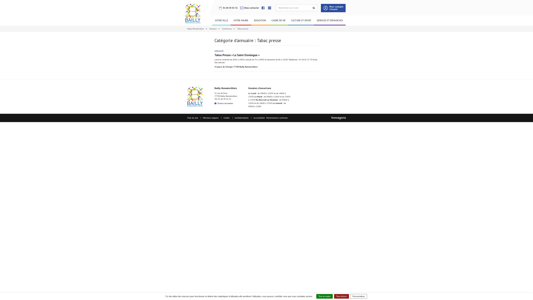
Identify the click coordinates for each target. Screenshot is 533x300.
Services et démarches (330, 20)
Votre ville (221, 20)
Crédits (226, 118)
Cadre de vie (278, 20)
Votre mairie (240, 20)
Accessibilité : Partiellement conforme (270, 118)
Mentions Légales (211, 118)
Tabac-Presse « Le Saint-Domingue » (237, 55)
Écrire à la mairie (225, 103)
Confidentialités (242, 118)
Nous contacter (251, 8)
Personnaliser (358, 296)
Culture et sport (301, 20)
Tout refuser (341, 296)
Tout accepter (324, 296)
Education (260, 20)
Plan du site (192, 118)
